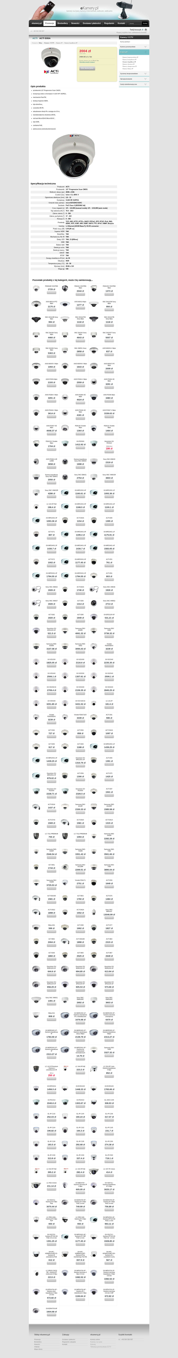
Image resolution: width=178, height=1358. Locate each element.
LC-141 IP (109, 701)
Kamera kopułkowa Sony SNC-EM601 (51, 475)
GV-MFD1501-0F (80, 504)
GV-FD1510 (51, 1100)
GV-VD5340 (51, 701)
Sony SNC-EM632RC (109, 998)
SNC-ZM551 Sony (80, 348)
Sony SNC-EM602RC (80, 998)
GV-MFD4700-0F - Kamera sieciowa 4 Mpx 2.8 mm (80, 1272)
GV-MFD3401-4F (109, 545)
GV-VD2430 (80, 659)
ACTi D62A (109, 730)
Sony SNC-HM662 (109, 601)
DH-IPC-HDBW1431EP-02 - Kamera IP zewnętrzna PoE (51, 1254)
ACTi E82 (51, 615)
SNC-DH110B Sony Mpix (51, 318)
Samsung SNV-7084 (109, 865)
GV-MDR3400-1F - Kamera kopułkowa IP (51, 1032)
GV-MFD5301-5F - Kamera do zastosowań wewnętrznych (80, 1050)
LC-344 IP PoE (80, 1066)
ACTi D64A (80, 518)
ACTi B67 (109, 953)
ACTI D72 (51, 559)
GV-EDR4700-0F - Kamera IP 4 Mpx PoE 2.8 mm (80, 1201)
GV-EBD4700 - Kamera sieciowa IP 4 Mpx (80, 1184)
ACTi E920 (80, 820)
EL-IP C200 (109, 1141)
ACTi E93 (80, 744)
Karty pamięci (125, 42)
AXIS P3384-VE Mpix (80, 395)
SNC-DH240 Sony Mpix (80, 333)
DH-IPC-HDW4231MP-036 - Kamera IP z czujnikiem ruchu (109, 1254)
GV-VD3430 (80, 687)
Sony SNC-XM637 (52, 601)
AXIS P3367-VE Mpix (51, 426)
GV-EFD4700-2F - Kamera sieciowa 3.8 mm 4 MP (109, 1291)
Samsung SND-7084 (109, 850)
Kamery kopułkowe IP (129, 62)
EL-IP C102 (80, 1127)
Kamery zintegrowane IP (130, 66)
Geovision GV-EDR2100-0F (51, 983)
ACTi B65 (80, 953)
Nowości (75, 23)
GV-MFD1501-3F (51, 518)
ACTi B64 (109, 939)
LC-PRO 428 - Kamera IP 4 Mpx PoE (80, 1219)
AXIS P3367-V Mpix (109, 410)
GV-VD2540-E (51, 687)
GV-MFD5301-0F (80, 559)
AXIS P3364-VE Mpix (109, 380)
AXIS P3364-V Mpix (80, 379)
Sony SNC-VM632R (51, 490)
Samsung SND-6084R (51, 644)
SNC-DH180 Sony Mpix (52, 333)
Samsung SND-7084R (80, 850)
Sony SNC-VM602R (109, 475)
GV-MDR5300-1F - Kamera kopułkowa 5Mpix (109, 1032)
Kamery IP (124, 52)
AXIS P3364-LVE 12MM (51, 460)
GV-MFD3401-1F (109, 532)
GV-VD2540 (109, 673)
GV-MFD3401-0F (80, 532)
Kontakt (121, 23)
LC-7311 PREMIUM (51, 834)
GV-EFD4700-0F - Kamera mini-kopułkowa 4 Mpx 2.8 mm (51, 1292)
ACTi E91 (109, 573)
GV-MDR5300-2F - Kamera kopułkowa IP (51, 1049)
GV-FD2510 (80, 1100)
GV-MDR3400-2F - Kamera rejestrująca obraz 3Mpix (80, 1032)
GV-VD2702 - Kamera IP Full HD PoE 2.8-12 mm (51, 1236)
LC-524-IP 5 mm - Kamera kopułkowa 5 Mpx (109, 1068)
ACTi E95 (51, 744)
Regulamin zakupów (69, 1342)
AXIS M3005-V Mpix (51, 364)
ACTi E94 (80, 730)
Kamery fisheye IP (128, 68)
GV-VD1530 (51, 659)
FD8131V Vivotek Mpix (51, 442)
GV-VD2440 (51, 673)
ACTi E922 (51, 910)
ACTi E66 (80, 601)
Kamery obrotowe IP (128, 64)
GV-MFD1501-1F (109, 490)
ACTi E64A (80, 587)
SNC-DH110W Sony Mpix (109, 302)
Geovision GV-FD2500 (51, 789)
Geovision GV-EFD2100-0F (80, 983)
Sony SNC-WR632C (109, 910)
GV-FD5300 (80, 441)
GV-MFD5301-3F (80, 573)
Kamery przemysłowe (127, 47)
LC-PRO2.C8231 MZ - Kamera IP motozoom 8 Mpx (51, 1272)
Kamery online (95, 1339)
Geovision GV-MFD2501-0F (51, 774)
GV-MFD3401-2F (51, 545)
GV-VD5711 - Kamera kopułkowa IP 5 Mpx (109, 1184)
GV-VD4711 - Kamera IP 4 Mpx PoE (51, 1201)
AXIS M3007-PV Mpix (109, 364)
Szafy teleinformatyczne (128, 84)
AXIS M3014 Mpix (80, 302)
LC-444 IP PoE (80, 1169)
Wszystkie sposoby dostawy (87, 62)
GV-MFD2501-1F (109, 744)
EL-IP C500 (109, 1155)
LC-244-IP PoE (52, 504)
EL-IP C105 (109, 1127)
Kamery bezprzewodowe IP (130, 57)
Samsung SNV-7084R (51, 881)
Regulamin (109, 23)
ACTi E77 (109, 925)
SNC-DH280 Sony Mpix (52, 349)
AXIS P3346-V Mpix (51, 410)
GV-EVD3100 (109, 1086)
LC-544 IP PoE (51, 1169)
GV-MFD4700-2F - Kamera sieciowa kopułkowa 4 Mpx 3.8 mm (109, 1273)
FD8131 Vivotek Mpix (109, 426)
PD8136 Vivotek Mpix (80, 426)
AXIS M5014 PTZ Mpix (51, 302)
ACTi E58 (80, 773)
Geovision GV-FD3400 (80, 789)
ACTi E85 (80, 615)
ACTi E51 (109, 559)
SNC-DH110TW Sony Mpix (80, 318)
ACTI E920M (51, 896)
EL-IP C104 (51, 1127)
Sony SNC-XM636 (109, 587)
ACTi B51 (51, 865)
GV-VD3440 (109, 687)
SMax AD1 (51, 925)
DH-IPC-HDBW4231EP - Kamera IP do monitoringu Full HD (80, 1254)
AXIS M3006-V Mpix (80, 364)
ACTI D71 (51, 532)
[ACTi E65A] (51, 68)
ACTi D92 (51, 730)
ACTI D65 (109, 518)
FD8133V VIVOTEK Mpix (109, 287)
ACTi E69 (51, 953)
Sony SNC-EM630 (109, 459)
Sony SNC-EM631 (80, 475)
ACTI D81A (109, 820)
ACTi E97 (109, 789)
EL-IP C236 (109, 1114)
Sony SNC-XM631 (52, 998)
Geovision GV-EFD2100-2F (109, 983)
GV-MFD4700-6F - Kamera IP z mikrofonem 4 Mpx (80, 1291)
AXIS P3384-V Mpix (51, 395)
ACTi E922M (80, 939)
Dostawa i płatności (92, 23)
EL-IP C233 (80, 1155)
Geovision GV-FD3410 (109, 442)
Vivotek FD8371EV (80, 715)
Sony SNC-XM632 (52, 587)
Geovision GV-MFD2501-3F (80, 758)
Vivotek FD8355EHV (109, 644)
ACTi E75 (109, 773)
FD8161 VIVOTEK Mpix (80, 287)
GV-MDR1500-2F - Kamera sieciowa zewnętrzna (109, 1014)
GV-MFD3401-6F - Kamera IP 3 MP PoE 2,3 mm (80, 1236)
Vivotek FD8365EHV (51, 715)
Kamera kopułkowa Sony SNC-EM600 (80, 460)
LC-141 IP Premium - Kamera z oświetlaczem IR (51, 1068)
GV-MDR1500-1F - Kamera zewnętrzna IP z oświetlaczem (80, 1014)
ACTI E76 (109, 896)
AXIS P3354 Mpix (51, 379)
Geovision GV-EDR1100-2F (109, 967)
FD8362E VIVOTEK (51, 286)
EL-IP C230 (51, 1155)
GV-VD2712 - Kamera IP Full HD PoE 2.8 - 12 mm (109, 1236)
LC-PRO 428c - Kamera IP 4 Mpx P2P (51, 1219)
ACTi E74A (51, 820)
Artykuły (36, 1347)
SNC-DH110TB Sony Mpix (109, 318)
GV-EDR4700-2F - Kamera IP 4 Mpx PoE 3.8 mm (109, 1201)
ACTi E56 (109, 758)
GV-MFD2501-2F (51, 758)
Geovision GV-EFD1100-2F (51, 629)
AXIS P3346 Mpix (109, 395)
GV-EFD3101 (51, 1086)
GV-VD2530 (80, 673)
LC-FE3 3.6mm (52, 1183)
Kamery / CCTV (126, 37)
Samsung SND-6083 (80, 644)
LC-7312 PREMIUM (80, 834)
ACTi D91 (109, 715)
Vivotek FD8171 (80, 880)
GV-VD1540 (109, 659)
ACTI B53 (80, 896)
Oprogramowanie (126, 79)
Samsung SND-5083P (109, 834)
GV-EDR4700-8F (51, 1308)
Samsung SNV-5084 (109, 1048)
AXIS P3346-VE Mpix (80, 411)
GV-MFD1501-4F (80, 490)
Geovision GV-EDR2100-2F (80, 967)
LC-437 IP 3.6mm (109, 1169)
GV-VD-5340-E (80, 701)
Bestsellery (63, 23)
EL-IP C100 (80, 1114)
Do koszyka (51, 292)
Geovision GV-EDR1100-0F (51, 967)
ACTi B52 (51, 939)
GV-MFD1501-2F (109, 504)
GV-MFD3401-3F (80, 545)
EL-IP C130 (51, 1141)
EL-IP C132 (51, 1114)
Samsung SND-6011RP (109, 805)
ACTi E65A (44, 38)
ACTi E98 (80, 925)
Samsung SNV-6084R (80, 629)
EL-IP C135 (80, 1141)
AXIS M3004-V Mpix (109, 348)
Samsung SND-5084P (51, 850)
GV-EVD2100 (80, 1086)
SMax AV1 (51, 1013)
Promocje (49, 23)
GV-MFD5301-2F (51, 573)
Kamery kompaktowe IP (129, 59)
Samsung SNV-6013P (80, 805)
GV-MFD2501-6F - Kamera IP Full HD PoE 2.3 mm (109, 1219)
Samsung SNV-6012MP (80, 865)
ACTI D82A (80, 910)
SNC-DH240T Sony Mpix (109, 333)
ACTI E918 (51, 804)
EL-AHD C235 (109, 1100)
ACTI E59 (109, 880)
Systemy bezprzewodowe (129, 73)
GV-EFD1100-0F (109, 615)
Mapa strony (38, 1349)
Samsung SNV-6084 (109, 629)
